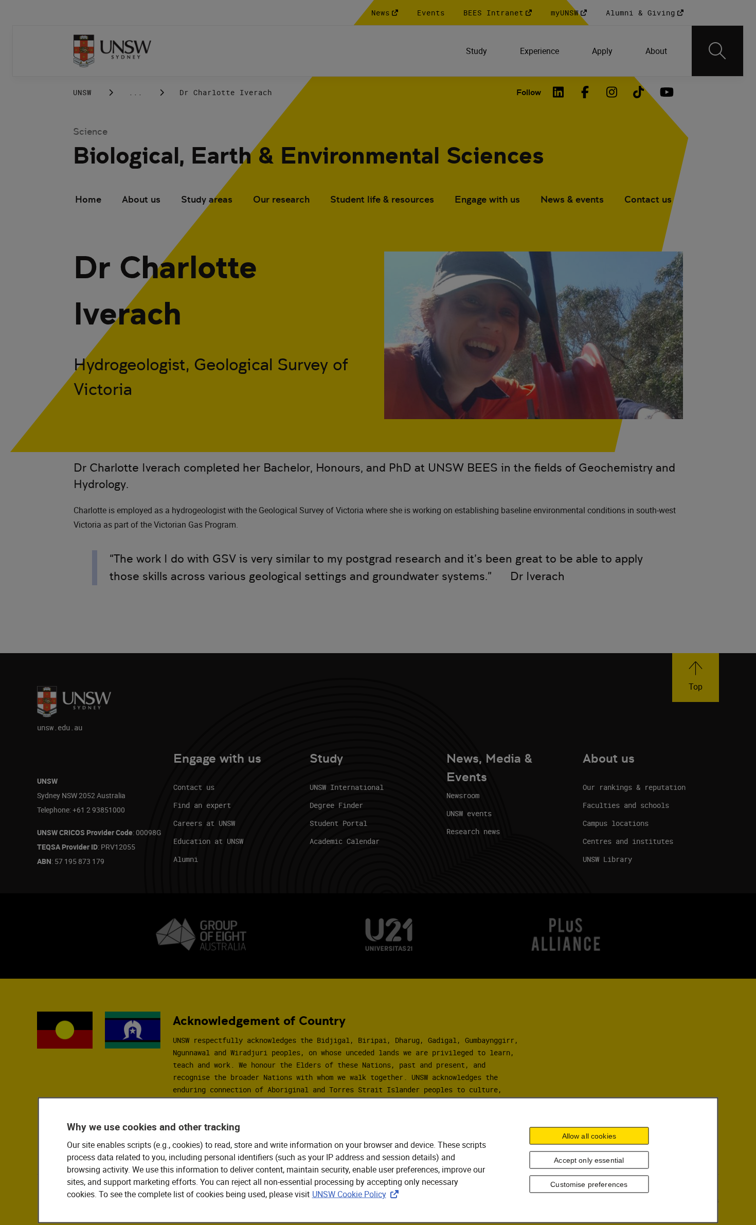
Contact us (648, 199)
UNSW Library (607, 859)
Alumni (185, 859)
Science (90, 131)
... (135, 92)
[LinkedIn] (558, 92)
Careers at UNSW (204, 823)
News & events (572, 199)
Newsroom (462, 795)
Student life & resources (382, 199)
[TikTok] (638, 92)
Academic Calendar (345, 841)
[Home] (112, 50)
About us (141, 199)
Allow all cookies (589, 1136)
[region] (378, 1160)
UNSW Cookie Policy (357, 1194)
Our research (281, 199)
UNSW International (347, 787)
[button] (695, 677)
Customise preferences (588, 1184)
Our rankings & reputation (634, 787)
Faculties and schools (626, 805)
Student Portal (338, 823)
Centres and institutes (628, 841)
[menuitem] (476, 51)
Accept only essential (589, 1160)
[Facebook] (585, 92)
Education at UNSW (208, 841)
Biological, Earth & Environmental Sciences (308, 155)
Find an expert (202, 805)
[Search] (717, 51)
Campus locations (616, 823)
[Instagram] (612, 92)
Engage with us (487, 199)
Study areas (206, 199)
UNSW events (469, 813)
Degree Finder (336, 805)
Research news (473, 831)
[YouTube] (665, 92)
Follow (528, 92)
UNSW (82, 92)
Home (88, 199)
